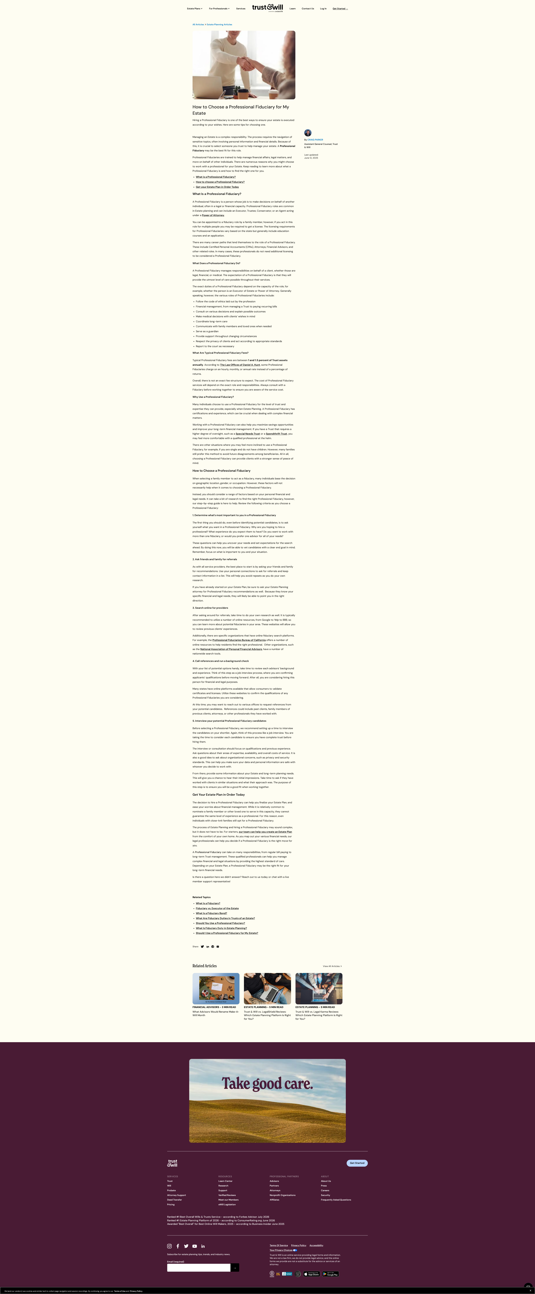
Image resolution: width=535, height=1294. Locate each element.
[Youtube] (194, 1246)
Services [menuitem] (240, 8)
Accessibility (316, 1245)
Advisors (274, 1181)
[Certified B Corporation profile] (272, 1274)
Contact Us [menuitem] (308, 8)
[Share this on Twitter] (202, 946)
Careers (325, 1190)
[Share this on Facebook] (212, 946)
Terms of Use (120, 1291)
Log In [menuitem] (323, 8)
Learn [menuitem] (293, 8)
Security (325, 1195)
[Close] (530, 1290)
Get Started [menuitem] (340, 8)
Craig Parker (315, 139)
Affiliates (274, 1199)
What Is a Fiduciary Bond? (211, 913)
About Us (326, 1181)
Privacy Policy (298, 1245)
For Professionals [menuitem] (218, 8)
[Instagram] (169, 1246)
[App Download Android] (330, 1274)
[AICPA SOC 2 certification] (297, 1274)
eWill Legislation (227, 1204)
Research (223, 1185)
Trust (170, 1181)
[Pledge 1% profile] (278, 1273)
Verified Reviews (227, 1195)
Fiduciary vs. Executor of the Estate (217, 908)
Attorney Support (176, 1195)
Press (324, 1185)
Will (169, 1185)
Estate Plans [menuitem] (193, 8)
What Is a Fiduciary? (208, 903)
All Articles (198, 24)
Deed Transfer (174, 1199)
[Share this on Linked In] (207, 946)
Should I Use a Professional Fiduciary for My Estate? (227, 933)
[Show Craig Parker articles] (308, 132)
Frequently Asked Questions (336, 1199)
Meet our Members (228, 1199)
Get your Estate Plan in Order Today (217, 187)
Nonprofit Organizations (283, 1195)
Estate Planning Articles (219, 24)
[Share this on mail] (217, 946)
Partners (274, 1185)
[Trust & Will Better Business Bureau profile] (287, 1274)
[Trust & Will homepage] (267, 8)
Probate (171, 1190)
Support (222, 1190)
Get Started (357, 1163)
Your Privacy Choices (281, 1250)
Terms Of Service (279, 1245)
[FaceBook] (178, 1246)
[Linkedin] (203, 1246)
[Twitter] (186, 1246)
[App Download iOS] (311, 1274)
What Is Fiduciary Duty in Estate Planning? (221, 928)
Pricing (171, 1204)
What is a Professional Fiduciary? (216, 177)
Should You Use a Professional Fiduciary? (220, 923)
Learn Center (225, 1181)
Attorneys (275, 1190)
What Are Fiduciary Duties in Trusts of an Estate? (225, 918)
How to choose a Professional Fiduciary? (220, 182)
